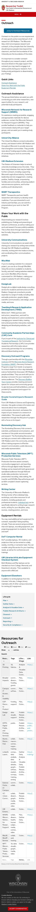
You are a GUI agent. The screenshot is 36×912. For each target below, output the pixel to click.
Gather (8, 604)
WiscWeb (5, 260)
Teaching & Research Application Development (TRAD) (16, 308)
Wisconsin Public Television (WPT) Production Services (17, 454)
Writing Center (8, 489)
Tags (13, 658)
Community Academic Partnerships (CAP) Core (17, 334)
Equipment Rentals (8, 88)
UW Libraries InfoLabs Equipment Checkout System (16, 558)
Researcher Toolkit (14, 6)
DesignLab (6, 284)
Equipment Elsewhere (11, 575)
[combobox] (9, 650)
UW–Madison (12, 1)
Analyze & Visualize (12, 607)
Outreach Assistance (9, 83)
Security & (12, 625)
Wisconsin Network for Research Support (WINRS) (16, 110)
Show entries (10, 650)
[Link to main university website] (18, 886)
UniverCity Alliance (10, 138)
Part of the (18, 892)
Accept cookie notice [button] (18, 909)
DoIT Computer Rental (11, 536)
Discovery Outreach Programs (15, 356)
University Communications (14, 240)
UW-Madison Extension (12, 161)
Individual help (23, 502)
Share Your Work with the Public (13, 85)
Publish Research (13, 611)
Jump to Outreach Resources (18, 31)
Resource (6, 658)
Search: (4, 654)
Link (29, 658)
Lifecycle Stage (22, 659)
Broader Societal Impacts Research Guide (17, 398)
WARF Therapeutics (10, 192)
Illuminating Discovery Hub (13, 425)
